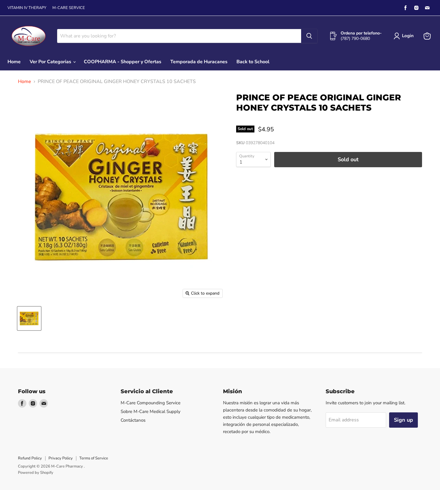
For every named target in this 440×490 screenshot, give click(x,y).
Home (14, 61)
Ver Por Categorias (51, 61)
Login (408, 36)
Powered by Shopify (35, 472)
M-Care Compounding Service (150, 403)
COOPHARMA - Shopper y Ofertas (122, 61)
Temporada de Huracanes (198, 61)
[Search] (309, 36)
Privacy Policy (60, 458)
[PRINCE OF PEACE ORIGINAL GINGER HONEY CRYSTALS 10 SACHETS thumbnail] (29, 318)
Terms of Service (93, 458)
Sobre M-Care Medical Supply (150, 411)
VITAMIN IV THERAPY (26, 8)
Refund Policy (30, 458)
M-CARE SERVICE (68, 8)
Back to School (252, 61)
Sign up (403, 419)
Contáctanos (133, 420)
